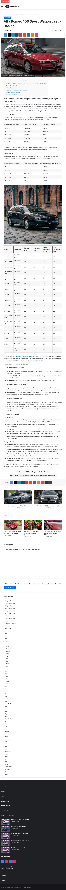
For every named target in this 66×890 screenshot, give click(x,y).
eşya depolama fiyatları (7, 868)
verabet (3, 880)
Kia (5, 693)
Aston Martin (8, 631)
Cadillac (7, 646)
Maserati (7, 711)
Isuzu (6, 686)
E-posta (6, 577)
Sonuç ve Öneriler (12, 94)
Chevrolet (7, 651)
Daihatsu (7, 663)
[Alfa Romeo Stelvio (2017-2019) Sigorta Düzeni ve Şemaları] (13, 525)
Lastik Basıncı (10, 88)
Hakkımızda (4, 794)
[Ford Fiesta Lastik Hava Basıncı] (5, 836)
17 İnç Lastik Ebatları (10, 608)
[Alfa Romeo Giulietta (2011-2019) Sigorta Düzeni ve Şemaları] (33, 525)
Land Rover (8, 701)
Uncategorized (8, 766)
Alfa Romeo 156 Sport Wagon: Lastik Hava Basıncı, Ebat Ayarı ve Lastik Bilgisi (26, 83)
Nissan (6, 726)
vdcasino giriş (4, 878)
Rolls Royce (8, 739)
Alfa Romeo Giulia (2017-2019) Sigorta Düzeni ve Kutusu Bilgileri (52, 533)
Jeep (6, 691)
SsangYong (7, 751)
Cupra (6, 658)
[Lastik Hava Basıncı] (13, 6)
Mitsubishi (7, 724)
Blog (6, 636)
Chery (6, 648)
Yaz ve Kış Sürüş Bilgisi (13, 92)
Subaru (6, 754)
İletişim (3, 796)
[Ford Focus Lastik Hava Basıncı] (5, 850)
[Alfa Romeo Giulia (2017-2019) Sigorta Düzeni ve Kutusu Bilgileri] (53, 525)
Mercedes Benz (9, 719)
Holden (6, 676)
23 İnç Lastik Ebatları (10, 623)
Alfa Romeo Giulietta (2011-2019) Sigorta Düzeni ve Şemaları (31, 533)
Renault (7, 736)
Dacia (6, 661)
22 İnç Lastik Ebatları (10, 621)
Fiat (6, 671)
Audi (6, 633)
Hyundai (7, 681)
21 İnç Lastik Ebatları (10, 618)
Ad (5, 570)
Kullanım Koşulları (5, 801)
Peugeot (7, 731)
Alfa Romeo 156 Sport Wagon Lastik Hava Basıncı (33, 472)
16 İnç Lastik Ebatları (10, 606)
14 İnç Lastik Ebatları (10, 601)
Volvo (6, 771)
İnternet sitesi (37, 577)
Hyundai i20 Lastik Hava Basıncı (20, 819)
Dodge (6, 666)
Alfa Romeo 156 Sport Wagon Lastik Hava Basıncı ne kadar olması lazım (33, 475)
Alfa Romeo (13, 14)
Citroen (6, 656)
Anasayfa (7, 14)
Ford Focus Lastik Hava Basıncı (19, 847)
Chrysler (7, 653)
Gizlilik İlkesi (4, 799)
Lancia (6, 698)
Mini (6, 721)
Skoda (6, 746)
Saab (6, 741)
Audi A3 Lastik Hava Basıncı (18, 826)
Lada (6, 696)
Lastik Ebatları (8, 703)
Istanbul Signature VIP (6, 866)
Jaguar (6, 688)
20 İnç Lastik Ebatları (10, 616)
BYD (6, 643)
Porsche (7, 734)
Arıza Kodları (8, 628)
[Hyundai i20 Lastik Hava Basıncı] (5, 822)
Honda (6, 678)
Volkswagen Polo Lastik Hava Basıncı (21, 840)
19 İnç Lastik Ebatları (10, 613)
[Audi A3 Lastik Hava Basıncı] (5, 829)
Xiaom (6, 774)
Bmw (6, 638)
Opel (6, 729)
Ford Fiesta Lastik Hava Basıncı (19, 833)
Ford (6, 673)
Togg (6, 761)
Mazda (6, 716)
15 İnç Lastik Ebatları (10, 603)
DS (5, 668)
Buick (6, 641)
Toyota (6, 764)
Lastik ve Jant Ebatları (13, 86)
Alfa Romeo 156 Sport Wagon (24, 356)
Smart (6, 749)
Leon (6, 706)
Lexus (6, 709)
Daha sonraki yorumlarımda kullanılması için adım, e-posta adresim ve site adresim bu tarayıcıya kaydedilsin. (33, 583)
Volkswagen (8, 769)
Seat (6, 744)
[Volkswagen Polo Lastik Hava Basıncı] (5, 843)
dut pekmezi (4, 872)
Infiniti (6, 683)
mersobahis (4, 875)
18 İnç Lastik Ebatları (10, 611)
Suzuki (6, 756)
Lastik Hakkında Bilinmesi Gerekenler (17, 90)
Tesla (6, 759)
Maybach (7, 714)
